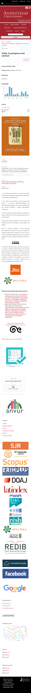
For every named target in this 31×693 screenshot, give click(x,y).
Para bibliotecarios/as (7, 608)
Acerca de (7, 27)
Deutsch (4, 433)
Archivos (23, 24)
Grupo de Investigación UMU (16, 323)
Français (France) (7, 435)
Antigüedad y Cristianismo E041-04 (15, 325)
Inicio (6, 24)
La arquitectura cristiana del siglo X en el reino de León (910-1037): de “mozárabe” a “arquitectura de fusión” (16, 297)
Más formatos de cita (8, 174)
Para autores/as (6, 605)
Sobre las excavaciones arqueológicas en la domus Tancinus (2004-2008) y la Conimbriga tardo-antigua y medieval (17, 308)
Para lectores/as (6, 603)
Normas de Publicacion (20, 27)
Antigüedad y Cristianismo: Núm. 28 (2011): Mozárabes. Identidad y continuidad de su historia (16, 300)
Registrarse (22, 1)
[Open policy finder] (15, 269)
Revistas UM (15, 1)
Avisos (16, 31)
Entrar (28, 1)
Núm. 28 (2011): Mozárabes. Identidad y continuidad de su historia (15, 44)
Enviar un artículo (8, 615)
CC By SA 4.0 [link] (12, 205)
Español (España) (7, 426)
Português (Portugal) (8, 430)
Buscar (15, 37)
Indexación (9, 31)
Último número (14, 24)
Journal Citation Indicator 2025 (13, 381)
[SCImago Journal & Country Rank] (12, 339)
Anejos (23, 31)
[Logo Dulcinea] (15, 280)
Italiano (4, 428)
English (4, 423)
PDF (27, 60)
